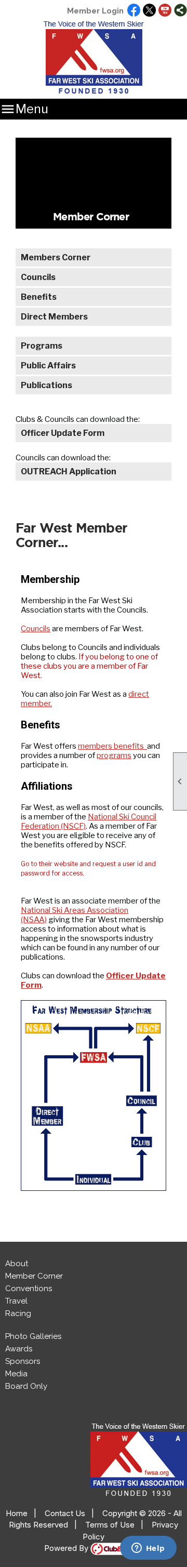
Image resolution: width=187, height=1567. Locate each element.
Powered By (67, 1548)
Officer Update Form (62, 433)
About (16, 1263)
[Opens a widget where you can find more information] (148, 1549)
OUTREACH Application (68, 471)
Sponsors (22, 1361)
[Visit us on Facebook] (133, 11)
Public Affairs (48, 365)
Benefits (39, 297)
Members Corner (55, 257)
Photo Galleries (33, 1336)
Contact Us (65, 1513)
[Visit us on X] (149, 11)
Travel (16, 1301)
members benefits (112, 746)
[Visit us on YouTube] (164, 11)
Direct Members (54, 317)
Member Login (95, 11)
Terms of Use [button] (110, 1525)
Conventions (28, 1288)
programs (114, 755)
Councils (38, 277)
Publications (46, 385)
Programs (41, 346)
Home (17, 1513)
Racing (18, 1313)
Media (16, 1373)
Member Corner (34, 1276)
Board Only (26, 1386)
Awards (18, 1348)
